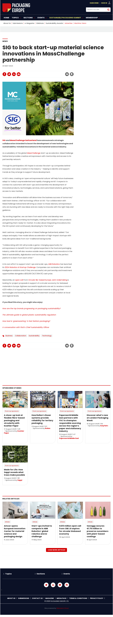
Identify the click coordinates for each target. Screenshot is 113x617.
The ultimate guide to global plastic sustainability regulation (29, 315)
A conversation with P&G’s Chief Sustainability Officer (25, 327)
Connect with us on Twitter (46, 585)
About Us (7, 23)
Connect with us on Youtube (60, 585)
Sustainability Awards (54, 23)
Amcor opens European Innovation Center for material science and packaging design (14, 531)
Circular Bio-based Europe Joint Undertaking (47, 280)
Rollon (47, 428)
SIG (4, 140)
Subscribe (94, 3)
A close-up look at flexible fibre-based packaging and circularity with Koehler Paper (14, 420)
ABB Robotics (54, 264)
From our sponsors (12, 411)
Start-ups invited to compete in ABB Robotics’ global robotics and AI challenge (42, 531)
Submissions (18, 23)
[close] (54, 73)
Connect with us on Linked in (53, 585)
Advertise (68, 23)
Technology (47, 336)
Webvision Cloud (62, 608)
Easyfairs (104, 426)
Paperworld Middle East (69, 438)
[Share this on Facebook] (4, 74)
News (5, 41)
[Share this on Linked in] (14, 74)
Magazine (49, 598)
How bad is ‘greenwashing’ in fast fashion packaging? (26, 321)
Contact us (37, 598)
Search (108, 9)
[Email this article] (19, 74)
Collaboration (20, 336)
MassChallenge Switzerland (23, 140)
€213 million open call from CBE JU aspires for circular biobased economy (70, 530)
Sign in (41, 70)
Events (67, 573)
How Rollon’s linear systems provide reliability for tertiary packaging (42, 419)
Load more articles (56, 550)
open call (19, 280)
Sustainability (34, 336)
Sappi (19, 480)
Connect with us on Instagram (66, 585)
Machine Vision (80, 23)
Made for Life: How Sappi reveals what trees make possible (14, 472)
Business (9, 336)
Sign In (104, 3)
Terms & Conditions (78, 598)
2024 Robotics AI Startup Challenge (20, 267)
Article (7, 522)
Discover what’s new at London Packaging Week (97, 418)
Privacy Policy (96, 598)
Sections (41, 573)
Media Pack (61, 598)
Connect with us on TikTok (56, 590)
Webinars (40, 23)
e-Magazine (29, 23)
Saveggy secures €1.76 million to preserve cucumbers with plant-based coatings (97, 531)
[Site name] (16, 11)
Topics (8, 573)
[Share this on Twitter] (9, 74)
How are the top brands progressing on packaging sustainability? (31, 308)
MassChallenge (33, 153)
